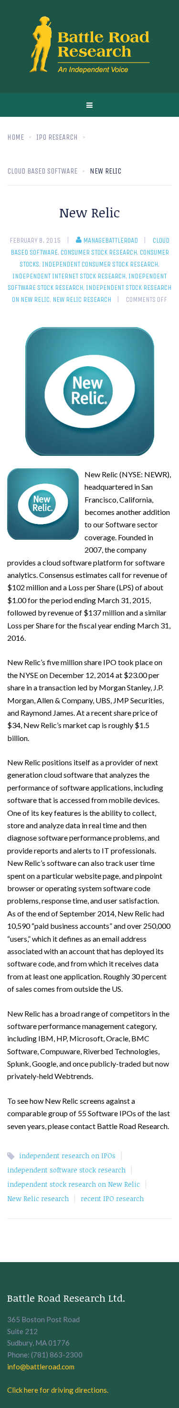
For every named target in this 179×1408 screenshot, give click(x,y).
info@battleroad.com (40, 1366)
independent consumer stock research (100, 264)
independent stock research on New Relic (73, 1184)
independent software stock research (66, 1169)
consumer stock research (99, 252)
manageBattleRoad (110, 240)
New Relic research (82, 299)
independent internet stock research (69, 276)
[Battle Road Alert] (89, 46)
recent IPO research (112, 1198)
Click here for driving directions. (57, 1390)
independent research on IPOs (67, 1155)
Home (15, 137)
